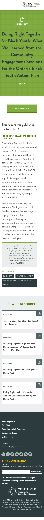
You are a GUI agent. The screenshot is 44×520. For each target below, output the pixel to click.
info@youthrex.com (16, 446)
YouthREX (12, 129)
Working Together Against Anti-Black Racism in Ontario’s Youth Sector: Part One (19, 347)
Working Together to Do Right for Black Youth (20, 371)
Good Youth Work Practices (13, 429)
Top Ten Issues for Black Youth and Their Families (20, 322)
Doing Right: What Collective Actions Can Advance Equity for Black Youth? (19, 395)
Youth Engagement (25, 276)
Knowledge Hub (8, 421)
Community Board (9, 433)
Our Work (6, 425)
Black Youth (8, 276)
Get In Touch (7, 436)
